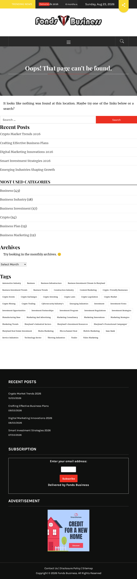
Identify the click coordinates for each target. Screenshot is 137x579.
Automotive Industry (11, 283)
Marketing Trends (10, 324)
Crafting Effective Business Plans (24, 143)
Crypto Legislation (89, 297)
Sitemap (87, 568)
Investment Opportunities (13, 310)
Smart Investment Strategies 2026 (25, 161)
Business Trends (40, 290)
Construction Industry (64, 290)
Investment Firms (118, 303)
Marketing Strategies (120, 317)
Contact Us (51, 568)
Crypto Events (8, 297)
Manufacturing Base (11, 317)
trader (74, 337)
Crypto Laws (69, 297)
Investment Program (69, 310)
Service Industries (10, 337)
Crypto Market (110, 297)
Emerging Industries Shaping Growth (27, 170)
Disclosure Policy (70, 568)
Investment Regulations (95, 310)
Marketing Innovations (94, 317)
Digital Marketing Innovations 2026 (26, 152)
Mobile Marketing (91, 331)
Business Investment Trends (14, 290)
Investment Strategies (121, 310)
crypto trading (28, 303)
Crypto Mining (9, 303)
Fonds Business (77, 485)
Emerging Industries (79, 303)
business (31, 283)
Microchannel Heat (68, 331)
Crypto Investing (50, 297)
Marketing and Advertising (39, 317)
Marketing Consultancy (67, 317)
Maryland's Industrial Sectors (38, 324)
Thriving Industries (56, 337)
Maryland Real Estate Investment (17, 331)
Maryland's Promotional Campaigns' (110, 324)
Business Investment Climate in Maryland (86, 283)
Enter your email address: (68, 473)
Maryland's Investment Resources (72, 324)
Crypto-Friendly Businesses (115, 290)
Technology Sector (33, 337)
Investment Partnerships (42, 310)
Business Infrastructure (51, 283)
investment (99, 303)
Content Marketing (88, 290)
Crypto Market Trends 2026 (20, 134)
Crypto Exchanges (29, 297)
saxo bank (110, 331)
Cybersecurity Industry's (52, 303)
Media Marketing (46, 331)
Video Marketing (90, 337)
